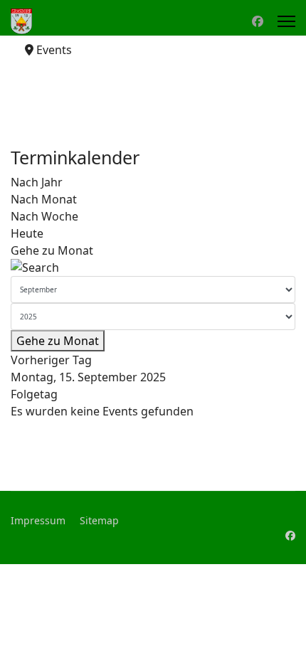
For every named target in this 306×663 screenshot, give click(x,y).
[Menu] (286, 21)
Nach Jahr (37, 182)
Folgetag (34, 394)
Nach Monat (44, 199)
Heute (27, 233)
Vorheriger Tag (51, 360)
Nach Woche (44, 216)
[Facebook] (257, 21)
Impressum (38, 520)
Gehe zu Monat (52, 250)
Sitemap (99, 520)
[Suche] (153, 267)
